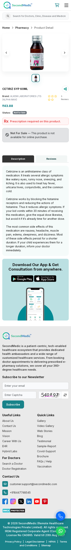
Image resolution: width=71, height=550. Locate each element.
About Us (8, 420)
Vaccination (44, 466)
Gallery (41, 420)
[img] (35, 52)
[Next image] (64, 52)
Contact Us (9, 425)
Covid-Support (46, 451)
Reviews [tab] (51, 158)
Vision (6, 436)
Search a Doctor (12, 463)
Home (6, 27)
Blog (40, 436)
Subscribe (13, 404)
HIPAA (52, 541)
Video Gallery (45, 425)
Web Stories (44, 431)
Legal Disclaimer (35, 541)
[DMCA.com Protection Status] (13, 510)
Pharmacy (22, 27)
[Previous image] (6, 52)
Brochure (43, 456)
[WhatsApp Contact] (60, 531)
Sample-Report (46, 446)
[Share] (65, 89)
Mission (7, 431)
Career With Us (11, 441)
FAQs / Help (44, 461)
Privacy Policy (13, 541)
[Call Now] (60, 516)
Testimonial (44, 441)
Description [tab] (18, 158)
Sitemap (46, 545)
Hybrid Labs (9, 451)
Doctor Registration (14, 468)
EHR (4, 446)
